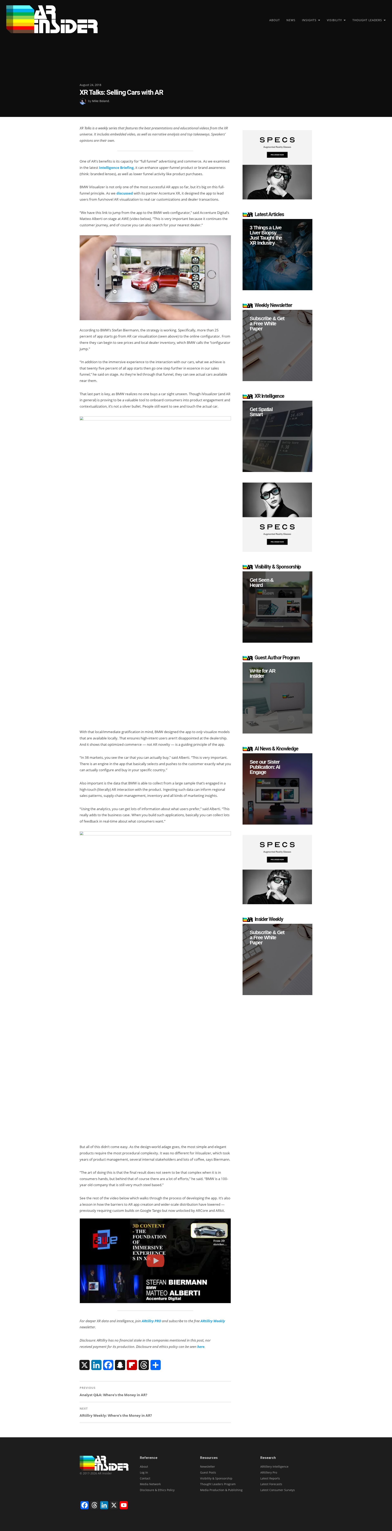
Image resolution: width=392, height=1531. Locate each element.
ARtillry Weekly (212, 1321)
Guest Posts (208, 1472)
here (200, 1346)
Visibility (334, 20)
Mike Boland (100, 101)
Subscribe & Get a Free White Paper (267, 323)
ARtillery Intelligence (274, 1466)
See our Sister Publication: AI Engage (265, 767)
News (290, 20)
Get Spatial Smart (261, 412)
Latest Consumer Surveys (277, 1490)
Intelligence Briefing (116, 167)
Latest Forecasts (271, 1484)
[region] (277, 254)
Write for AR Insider (262, 673)
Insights (309, 20)
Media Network (150, 1484)
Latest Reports (270, 1478)
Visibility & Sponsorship (216, 1478)
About (274, 20)
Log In (144, 1472)
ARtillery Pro (268, 1472)
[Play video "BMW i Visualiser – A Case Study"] (155, 1260)
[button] (277, 254)
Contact (145, 1478)
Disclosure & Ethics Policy (157, 1490)
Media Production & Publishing (221, 1490)
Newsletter (207, 1466)
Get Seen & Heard (262, 582)
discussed (124, 193)
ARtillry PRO (151, 1321)
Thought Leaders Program (218, 1484)
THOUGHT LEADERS (367, 20)
